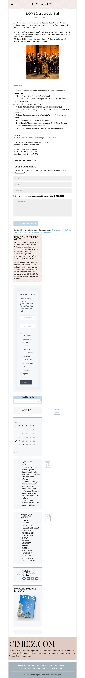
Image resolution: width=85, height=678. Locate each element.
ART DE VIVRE (33, 665)
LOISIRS (24, 545)
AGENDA (53, 668)
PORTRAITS (26, 556)
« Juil (16, 452)
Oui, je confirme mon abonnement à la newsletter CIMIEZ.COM (39, 196)
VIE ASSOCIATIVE (28, 561)
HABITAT (24, 538)
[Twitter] (32, 578)
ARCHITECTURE (28, 525)
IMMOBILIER (26, 543)
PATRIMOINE (26, 553)
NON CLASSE (26, 551)
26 (23, 445)
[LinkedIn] (28, 578)
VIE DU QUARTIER (28, 668)
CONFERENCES (28, 533)
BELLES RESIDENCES (30, 528)
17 (16, 441)
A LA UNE (25, 520)
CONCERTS (47, 17)
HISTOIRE (25, 540)
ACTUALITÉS (26, 523)
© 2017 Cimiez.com (30, 675)
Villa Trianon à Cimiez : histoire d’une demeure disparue (30, 503)
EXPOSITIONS (27, 535)
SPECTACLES (27, 558)
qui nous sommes (44, 675)
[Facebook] (24, 578)
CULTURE (21, 665)
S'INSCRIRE (26, 382)
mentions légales (56, 675)
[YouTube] (36, 578)
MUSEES (25, 548)
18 (19, 441)
